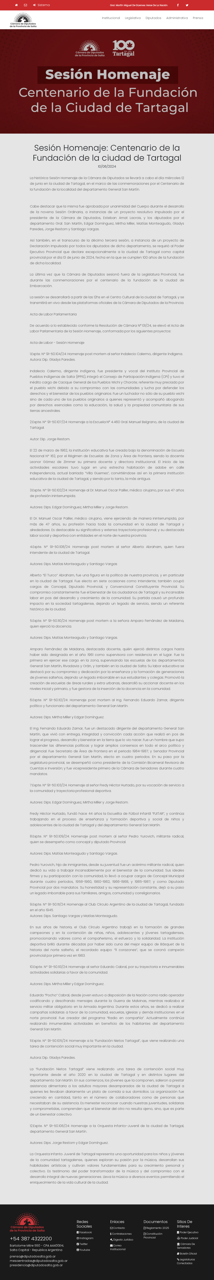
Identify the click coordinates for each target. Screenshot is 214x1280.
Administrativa (177, 18)
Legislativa (133, 18)
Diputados (153, 18)
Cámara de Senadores (186, 1246)
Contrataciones (122, 1234)
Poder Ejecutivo (189, 1232)
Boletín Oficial (188, 1253)
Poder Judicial (189, 1238)
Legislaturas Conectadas (186, 1261)
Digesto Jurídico (123, 1239)
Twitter (83, 1244)
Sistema (43, 5)
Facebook (85, 1232)
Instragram (86, 1238)
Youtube (84, 1250)
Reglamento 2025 (157, 1228)
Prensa (198, 18)
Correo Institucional (118, 1247)
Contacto (119, 1228)
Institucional (111, 18)
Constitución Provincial (153, 1235)
